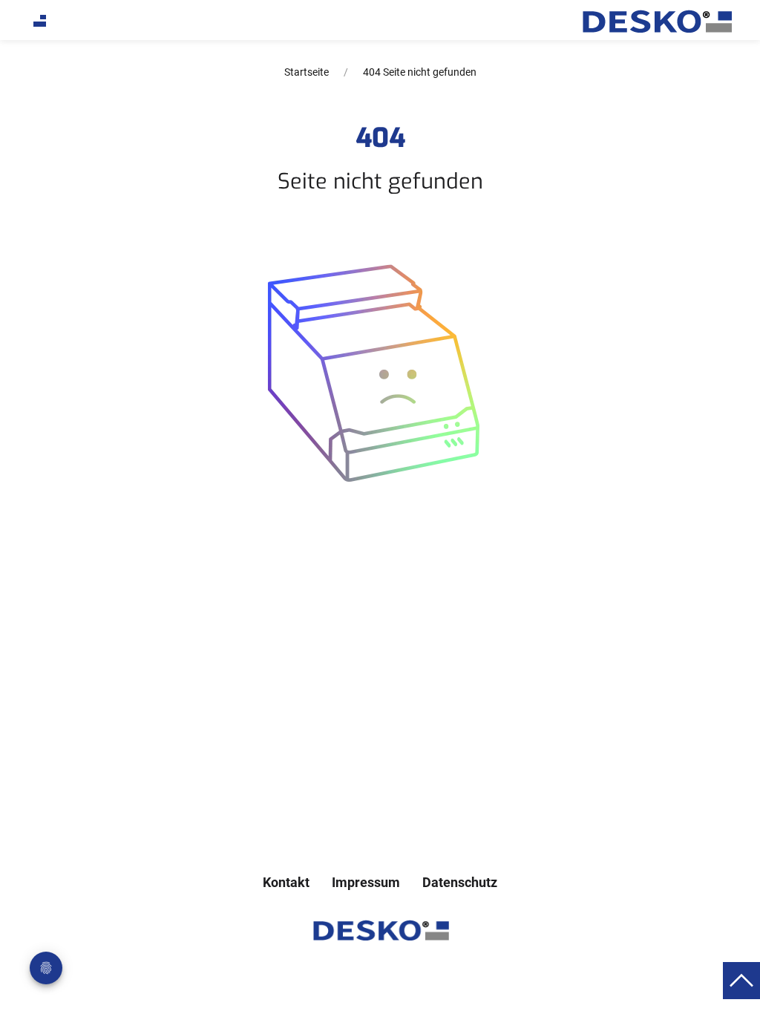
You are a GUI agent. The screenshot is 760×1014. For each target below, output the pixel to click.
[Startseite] (656, 21)
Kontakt (286, 882)
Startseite (306, 72)
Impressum (366, 882)
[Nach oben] (741, 979)
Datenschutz (459, 882)
